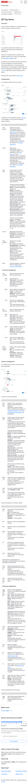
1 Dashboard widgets (6, 14)
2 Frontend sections (6, 12)
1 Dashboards (17, 12)
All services (4, 774)
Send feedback (14, 741)
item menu (20, 75)
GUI (4, 70)
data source (13, 132)
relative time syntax (12, 656)
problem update (8, 58)
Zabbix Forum (19, 774)
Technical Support (6, 771)
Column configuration (15, 266)
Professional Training (21, 771)
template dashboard (12, 410)
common (23, 117)
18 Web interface (14, 10)
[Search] (21, 2)
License (3, 781)
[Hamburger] (25, 2)
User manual (4, 10)
